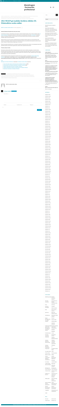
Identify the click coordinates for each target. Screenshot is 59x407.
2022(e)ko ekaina (47, 161)
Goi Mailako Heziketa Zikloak (22, 61)
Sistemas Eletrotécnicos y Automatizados (54, 387)
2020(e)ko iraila (47, 194)
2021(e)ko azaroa (47, 172)
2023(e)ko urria (47, 139)
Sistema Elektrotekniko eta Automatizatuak (54, 383)
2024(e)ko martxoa (48, 131)
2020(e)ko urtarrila (48, 206)
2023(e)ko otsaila (47, 149)
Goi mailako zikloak (48, 351)
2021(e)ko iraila (47, 176)
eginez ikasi (47, 312)
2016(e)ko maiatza (48, 262)
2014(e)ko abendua (48, 287)
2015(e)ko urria (47, 274)
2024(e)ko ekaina (47, 126)
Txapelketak (47, 390)
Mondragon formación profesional (29, 7)
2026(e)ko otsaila (47, 101)
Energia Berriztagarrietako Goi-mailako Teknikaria (47, 320)
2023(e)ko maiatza (48, 144)
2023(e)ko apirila (47, 146)
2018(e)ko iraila (47, 231)
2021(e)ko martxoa (48, 184)
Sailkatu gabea (47, 378)
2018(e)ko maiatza (48, 237)
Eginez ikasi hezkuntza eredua (54, 313)
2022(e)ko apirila (47, 164)
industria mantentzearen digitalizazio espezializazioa (47, 358)
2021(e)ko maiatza (48, 181)
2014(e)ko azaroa (47, 289)
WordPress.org (54, 400)
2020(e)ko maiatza (48, 199)
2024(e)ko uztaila (47, 124)
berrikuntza (53, 304)
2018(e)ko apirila (47, 239)
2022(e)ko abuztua (48, 157)
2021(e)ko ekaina (47, 179)
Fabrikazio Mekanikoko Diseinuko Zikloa (8, 75)
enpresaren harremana (53, 324)
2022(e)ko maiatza (48, 162)
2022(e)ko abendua (48, 152)
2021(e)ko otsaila (47, 186)
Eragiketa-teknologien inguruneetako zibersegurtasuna (55, 326)
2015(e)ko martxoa (48, 282)
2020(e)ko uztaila (47, 196)
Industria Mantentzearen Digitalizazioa (54, 357)
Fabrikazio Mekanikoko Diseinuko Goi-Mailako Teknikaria (12, 66)
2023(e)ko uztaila (47, 141)
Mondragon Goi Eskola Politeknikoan (7, 61)
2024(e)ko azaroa (47, 119)
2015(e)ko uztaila (47, 277)
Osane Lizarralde (48, 52)
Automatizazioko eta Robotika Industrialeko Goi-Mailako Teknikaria (14, 65)
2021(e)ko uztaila (47, 177)
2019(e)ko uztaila (47, 214)
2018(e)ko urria (47, 229)
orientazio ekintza (47, 370)
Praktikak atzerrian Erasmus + (54, 371)
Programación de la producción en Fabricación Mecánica (24, 76)
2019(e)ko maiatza (48, 217)
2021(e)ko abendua (48, 171)
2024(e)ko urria (47, 121)
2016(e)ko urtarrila (48, 269)
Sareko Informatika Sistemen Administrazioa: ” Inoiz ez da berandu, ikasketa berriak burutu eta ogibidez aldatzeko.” (50, 40)
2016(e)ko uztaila (47, 259)
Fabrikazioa (53, 345)
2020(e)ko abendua (48, 189)
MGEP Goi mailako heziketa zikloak (7, 27)
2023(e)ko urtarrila (48, 151)
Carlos (46, 86)
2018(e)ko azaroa (47, 227)
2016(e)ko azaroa (47, 257)
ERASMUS (53, 329)
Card (2, 60)
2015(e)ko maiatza (48, 279)
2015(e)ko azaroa (47, 272)
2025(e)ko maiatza (48, 109)
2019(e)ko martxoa (48, 221)
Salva (46, 60)
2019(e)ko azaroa (47, 209)
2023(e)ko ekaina (47, 142)
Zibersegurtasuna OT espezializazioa (55, 391)
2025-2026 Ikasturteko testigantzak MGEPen (50, 26)
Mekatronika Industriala (53, 366)
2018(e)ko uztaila (47, 234)
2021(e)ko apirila (47, 182)
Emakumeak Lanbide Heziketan (55, 316)
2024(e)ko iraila (47, 122)
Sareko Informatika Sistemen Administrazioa (9, 77)
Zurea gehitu (14, 91)
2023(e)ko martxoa (48, 147)
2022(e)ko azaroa (47, 154)
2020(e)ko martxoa (48, 202)
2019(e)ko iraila (47, 212)
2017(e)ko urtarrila (48, 254)
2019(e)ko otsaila (47, 222)
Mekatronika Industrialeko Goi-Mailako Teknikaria (11, 68)
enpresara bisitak (54, 321)
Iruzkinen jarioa (47, 400)
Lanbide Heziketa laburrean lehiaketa (48, 364)
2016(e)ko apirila (47, 264)
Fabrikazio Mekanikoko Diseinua (55, 338)
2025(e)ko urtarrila (48, 116)
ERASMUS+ (53, 331)
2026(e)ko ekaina (47, 94)
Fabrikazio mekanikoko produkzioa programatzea (54, 342)
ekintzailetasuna (47, 315)
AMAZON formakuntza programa (53, 298)
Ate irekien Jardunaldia (47, 301)
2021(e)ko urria (47, 174)
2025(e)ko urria (47, 106)
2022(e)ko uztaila (47, 159)
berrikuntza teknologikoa (47, 307)
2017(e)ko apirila (47, 249)
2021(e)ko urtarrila (48, 187)
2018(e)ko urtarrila (48, 244)
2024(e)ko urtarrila (48, 134)
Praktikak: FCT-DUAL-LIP (47, 374)
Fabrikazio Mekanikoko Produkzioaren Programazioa (25, 75)
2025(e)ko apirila (47, 111)
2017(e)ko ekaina (47, 247)
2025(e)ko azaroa (47, 104)
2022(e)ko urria (47, 156)
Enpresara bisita (54, 319)
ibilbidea (53, 354)
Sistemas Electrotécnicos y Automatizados (47, 387)
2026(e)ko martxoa (48, 99)
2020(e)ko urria (47, 192)
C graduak (53, 306)
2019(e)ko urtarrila (48, 224)
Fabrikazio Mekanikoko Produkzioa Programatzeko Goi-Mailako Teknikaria (15, 67)
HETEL (53, 351)
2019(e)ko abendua (48, 207)
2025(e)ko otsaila (47, 114)
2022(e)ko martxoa (48, 166)
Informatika (53, 360)
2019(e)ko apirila (47, 219)
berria (46, 304)
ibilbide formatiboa (48, 354)
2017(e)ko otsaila (47, 252)
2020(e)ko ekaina (47, 197)
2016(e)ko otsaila (47, 267)
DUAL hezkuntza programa (54, 310)
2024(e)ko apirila (47, 129)
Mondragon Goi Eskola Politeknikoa (7, 76)
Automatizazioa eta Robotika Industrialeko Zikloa (54, 301)
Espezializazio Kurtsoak (54, 335)
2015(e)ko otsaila (47, 284)
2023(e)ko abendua (48, 136)
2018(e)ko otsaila (47, 242)
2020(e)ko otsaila (47, 204)
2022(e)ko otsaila (47, 167)
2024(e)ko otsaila (47, 132)
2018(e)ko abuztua (48, 232)
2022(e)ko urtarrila (48, 169)
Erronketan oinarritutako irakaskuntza (47, 335)
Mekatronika (53, 363)
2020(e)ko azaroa (47, 191)
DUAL (46, 309)
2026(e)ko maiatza (48, 96)
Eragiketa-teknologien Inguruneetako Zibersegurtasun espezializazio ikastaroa (48, 328)
